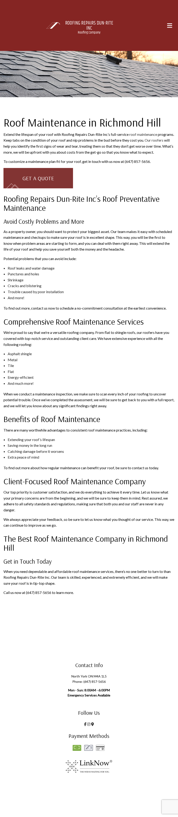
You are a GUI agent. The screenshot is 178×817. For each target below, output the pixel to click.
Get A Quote (38, 178)
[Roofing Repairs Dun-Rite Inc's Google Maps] (92, 724)
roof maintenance (143, 134)
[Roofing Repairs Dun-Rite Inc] (53, 25)
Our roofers (154, 140)
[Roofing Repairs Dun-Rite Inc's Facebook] (85, 724)
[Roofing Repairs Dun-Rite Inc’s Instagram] (88, 724)
